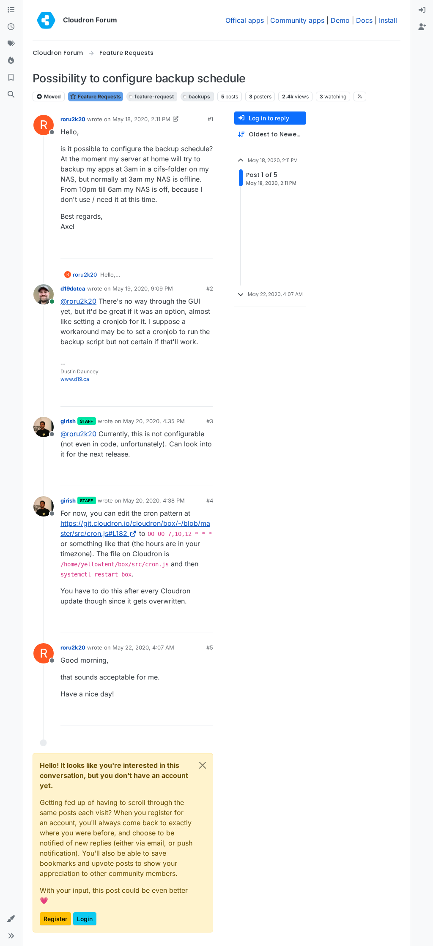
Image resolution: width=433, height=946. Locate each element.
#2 (209, 288)
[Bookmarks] (11, 77)
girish (68, 421)
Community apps (297, 20)
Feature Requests (99, 96)
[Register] (422, 27)
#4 (209, 500)
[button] (11, 919)
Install (388, 20)
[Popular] (11, 61)
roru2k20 (72, 119)
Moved (52, 96)
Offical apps (244, 20)
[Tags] (11, 44)
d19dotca (72, 288)
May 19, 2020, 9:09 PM (142, 288)
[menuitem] (422, 10)
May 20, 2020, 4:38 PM (154, 500)
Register (55, 918)
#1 (210, 119)
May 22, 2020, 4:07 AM (143, 647)
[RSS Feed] (360, 96)
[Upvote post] (192, 248)
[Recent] (11, 27)
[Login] (422, 10)
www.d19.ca (74, 379)
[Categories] (11, 10)
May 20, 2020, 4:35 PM (154, 421)
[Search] (11, 94)
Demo (340, 20)
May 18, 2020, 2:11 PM (141, 119)
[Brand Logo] (46, 20)
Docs (364, 20)
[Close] (202, 765)
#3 (209, 421)
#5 (209, 647)
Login (85, 918)
